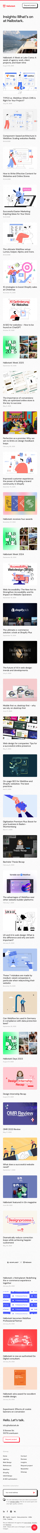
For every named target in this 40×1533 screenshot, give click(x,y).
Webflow (6, 1469)
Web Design (7, 1462)
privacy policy (14, 1502)
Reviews (24, 1459)
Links (4, 1519)
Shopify (6, 1473)
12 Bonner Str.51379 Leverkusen (10, 1431)
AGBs (30, 1517)
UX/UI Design (7, 1476)
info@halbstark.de (11, 1425)
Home (5, 1456)
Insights (24, 1462)
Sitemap (24, 1472)
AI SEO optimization (10, 1479)
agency (6, 1459)
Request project (30, 5)
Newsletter (24, 1469)
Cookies (9, 1519)
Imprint (13, 1517)
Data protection (22, 1517)
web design (27, 1523)
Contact (24, 1456)
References (7, 1466)
